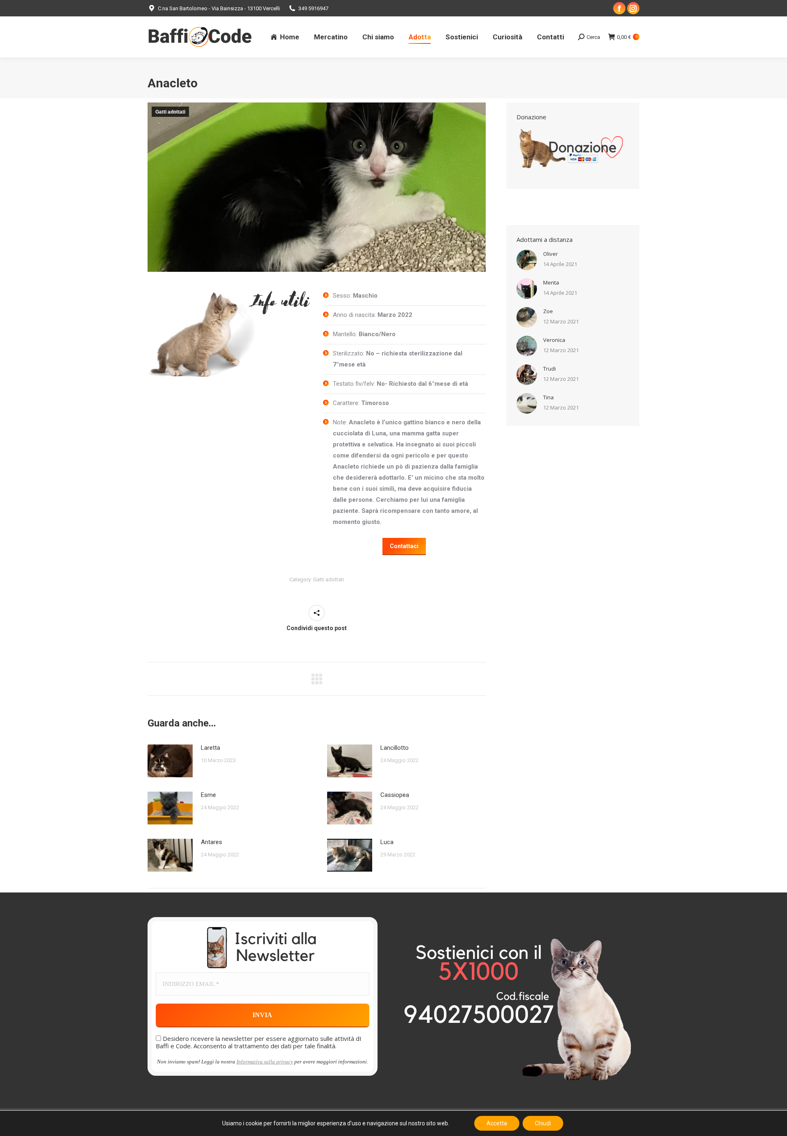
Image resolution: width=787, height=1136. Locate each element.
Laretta (210, 747)
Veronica (554, 340)
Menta (551, 282)
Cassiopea (394, 795)
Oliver (550, 253)
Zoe (548, 311)
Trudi (549, 368)
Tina (548, 397)
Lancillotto (394, 747)
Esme (208, 795)
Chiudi (543, 1123)
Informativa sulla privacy (265, 1062)
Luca (387, 842)
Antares (211, 842)
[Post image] (170, 760)
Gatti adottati (170, 112)
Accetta (497, 1123)
